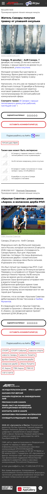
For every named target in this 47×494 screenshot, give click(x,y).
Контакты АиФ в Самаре (14, 411)
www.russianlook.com (10, 56)
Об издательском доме (14, 390)
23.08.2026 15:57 (7, 191)
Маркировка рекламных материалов (21, 414)
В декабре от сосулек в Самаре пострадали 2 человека (23, 177)
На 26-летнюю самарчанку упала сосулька (27, 161)
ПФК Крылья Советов (10, 236)
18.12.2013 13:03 (7, 10)
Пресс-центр (34, 390)
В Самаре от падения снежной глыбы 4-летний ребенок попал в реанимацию (26, 154)
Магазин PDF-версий (12, 393)
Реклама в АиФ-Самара (14, 402)
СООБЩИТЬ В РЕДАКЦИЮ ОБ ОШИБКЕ (20, 418)
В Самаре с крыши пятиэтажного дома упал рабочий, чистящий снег (19, 103)
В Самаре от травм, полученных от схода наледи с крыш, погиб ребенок (26, 170)
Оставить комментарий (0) (24, 124)
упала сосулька (22, 67)
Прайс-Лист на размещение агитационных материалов (16, 406)
